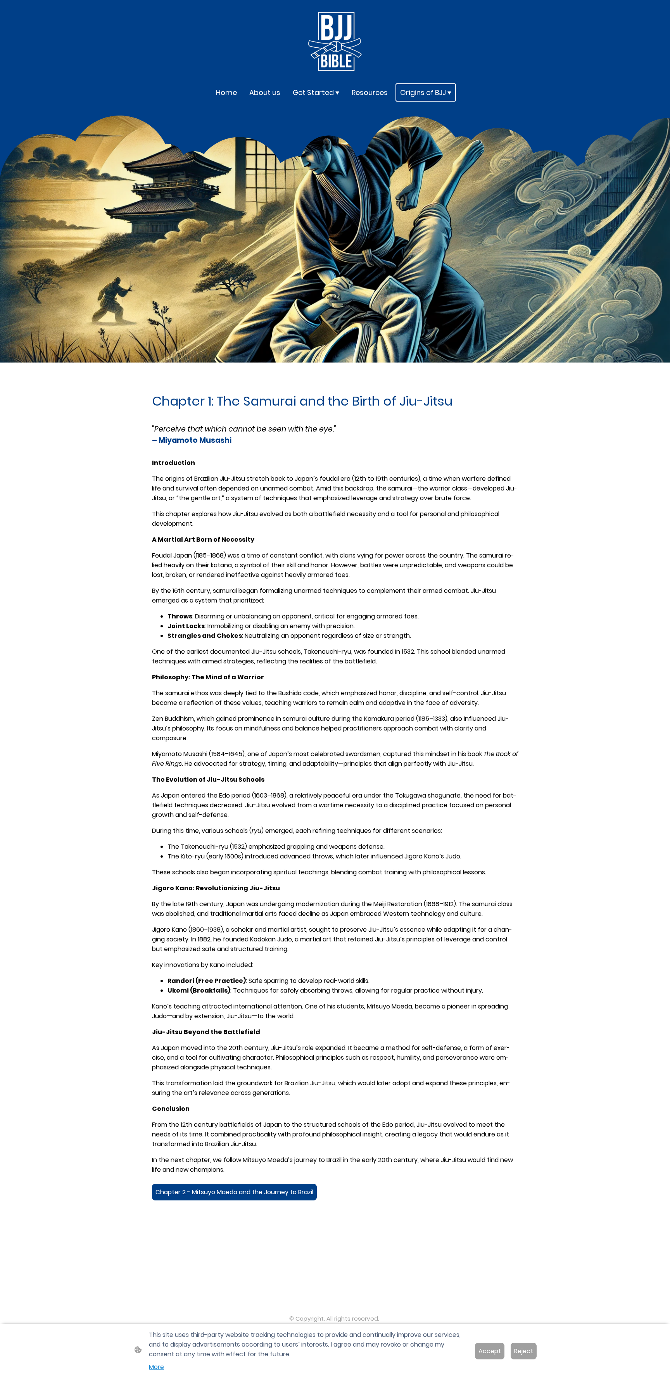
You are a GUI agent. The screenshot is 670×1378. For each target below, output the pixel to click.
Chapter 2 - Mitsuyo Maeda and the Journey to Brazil (234, 1192)
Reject (523, 1351)
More (156, 1366)
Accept (489, 1351)
